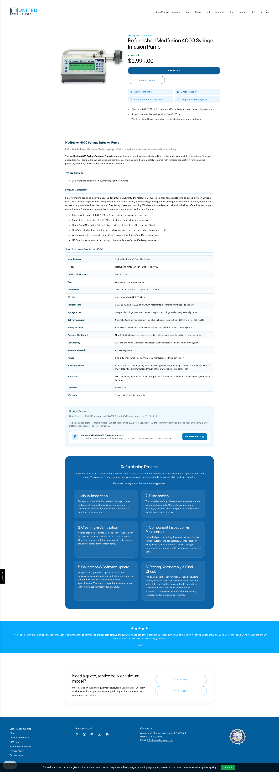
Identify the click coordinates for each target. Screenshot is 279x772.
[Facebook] (76, 734)
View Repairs (181, 690)
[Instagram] (91, 734)
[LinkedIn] (107, 734)
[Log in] (260, 12)
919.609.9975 (155, 736)
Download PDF (193, 436)
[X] (84, 734)
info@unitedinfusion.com (160, 740)
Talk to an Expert (181, 679)
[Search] (253, 12)
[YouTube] (99, 734)
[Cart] (267, 12)
